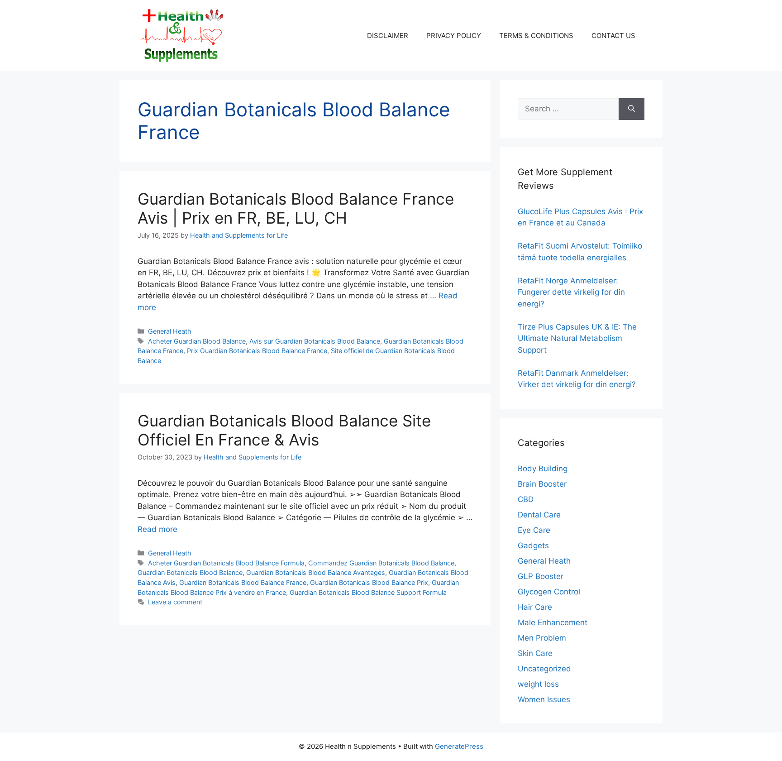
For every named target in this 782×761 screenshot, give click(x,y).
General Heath (169, 331)
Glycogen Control (549, 591)
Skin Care (535, 653)
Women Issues (544, 699)
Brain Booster (542, 483)
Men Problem (542, 637)
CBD (526, 499)
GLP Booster (540, 576)
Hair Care (535, 607)
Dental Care (539, 514)
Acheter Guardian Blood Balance (197, 341)
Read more (157, 529)
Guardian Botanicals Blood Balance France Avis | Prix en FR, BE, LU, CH (296, 208)
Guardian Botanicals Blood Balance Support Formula (368, 592)
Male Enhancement (552, 622)
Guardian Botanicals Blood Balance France (242, 582)
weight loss (538, 684)
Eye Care (534, 530)
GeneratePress (459, 746)
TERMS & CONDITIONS (536, 35)
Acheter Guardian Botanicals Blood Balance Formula (226, 563)
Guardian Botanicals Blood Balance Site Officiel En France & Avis (284, 430)
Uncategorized (544, 668)
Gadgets (533, 545)
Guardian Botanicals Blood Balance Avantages (315, 572)
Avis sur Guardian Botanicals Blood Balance (314, 341)
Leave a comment (175, 602)
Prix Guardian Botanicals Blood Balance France (257, 350)
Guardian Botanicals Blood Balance (190, 572)
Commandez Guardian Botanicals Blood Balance (381, 563)
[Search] (631, 109)
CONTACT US (613, 35)
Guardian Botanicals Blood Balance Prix (369, 582)
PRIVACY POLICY (453, 35)
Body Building (542, 468)
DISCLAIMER (387, 35)
